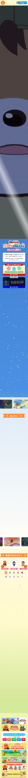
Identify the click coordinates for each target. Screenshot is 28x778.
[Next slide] (25, 566)
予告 (20, 355)
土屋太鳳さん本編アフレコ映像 (7, 369)
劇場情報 (14, 384)
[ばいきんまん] (14, 565)
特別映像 (7, 355)
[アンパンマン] (5, 565)
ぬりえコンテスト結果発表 (22, 392)
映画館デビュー (22, 384)
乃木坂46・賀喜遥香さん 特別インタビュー (20, 359)
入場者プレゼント (5, 392)
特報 (20, 374)
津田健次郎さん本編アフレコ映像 (7, 364)
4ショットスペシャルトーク (7, 359)
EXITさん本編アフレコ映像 (20, 364)
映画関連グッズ (14, 392)
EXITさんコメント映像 (20, 369)
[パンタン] (23, 565)
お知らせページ (5, 384)
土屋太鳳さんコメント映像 (8, 374)
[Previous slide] (2, 566)
